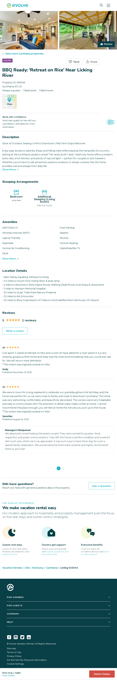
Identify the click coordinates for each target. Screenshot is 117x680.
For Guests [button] (15, 605)
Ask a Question (101, 486)
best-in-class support (95, 553)
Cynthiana (52, 567)
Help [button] (10, 622)
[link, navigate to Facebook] (9, 636)
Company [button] (13, 613)
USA (27, 567)
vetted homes (9, 554)
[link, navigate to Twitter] (22, 636)
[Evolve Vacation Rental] (17, 5)
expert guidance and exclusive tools (55, 553)
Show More (9, 169)
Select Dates (102, 674)
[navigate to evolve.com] (10, 588)
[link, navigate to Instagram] (15, 636)
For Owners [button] (15, 597)
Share (93, 61)
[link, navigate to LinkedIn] (29, 636)
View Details (8, 675)
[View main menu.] (108, 5)
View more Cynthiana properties (24, 53)
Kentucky (37, 567)
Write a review (15, 331)
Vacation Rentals (12, 567)
